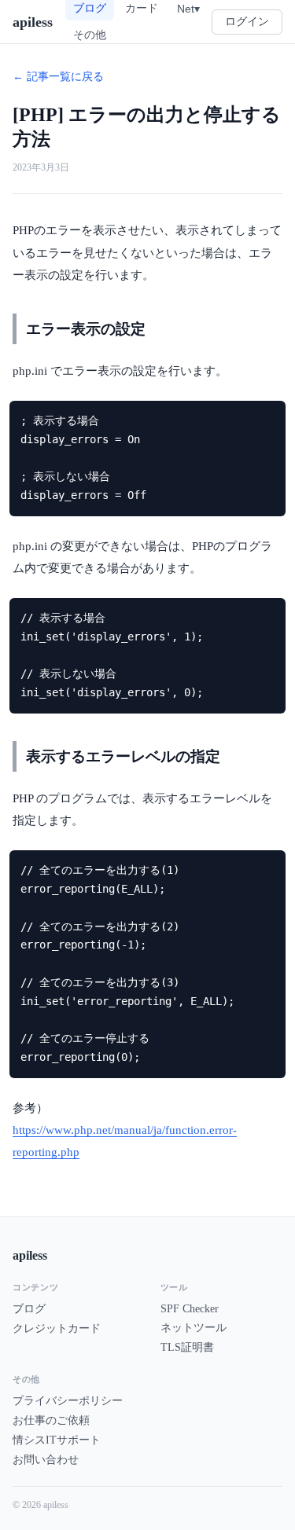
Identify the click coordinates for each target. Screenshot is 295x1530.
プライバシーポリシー (68, 1401)
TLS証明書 (187, 1347)
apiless (33, 22)
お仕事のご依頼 (51, 1420)
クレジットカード (57, 1328)
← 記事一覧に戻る (58, 77)
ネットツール (193, 1328)
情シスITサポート (57, 1440)
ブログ (29, 1309)
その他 (89, 34)
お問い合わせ (46, 1460)
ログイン (247, 22)
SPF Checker (189, 1309)
